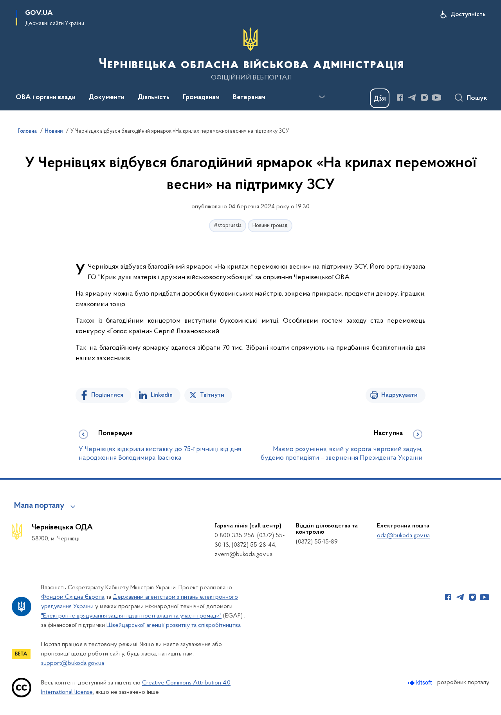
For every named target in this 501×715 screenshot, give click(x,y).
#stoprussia (227, 226)
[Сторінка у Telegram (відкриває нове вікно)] (412, 97)
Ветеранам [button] (249, 97)
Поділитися (107, 395)
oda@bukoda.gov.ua (403, 536)
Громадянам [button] (201, 97)
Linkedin (162, 395)
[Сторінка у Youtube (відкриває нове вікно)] (436, 97)
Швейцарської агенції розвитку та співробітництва (173, 625)
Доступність (468, 14)
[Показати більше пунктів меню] (322, 97)
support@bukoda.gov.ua (72, 663)
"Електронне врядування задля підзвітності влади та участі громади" (131, 616)
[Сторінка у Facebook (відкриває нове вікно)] (400, 97)
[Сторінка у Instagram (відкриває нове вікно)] (424, 97)
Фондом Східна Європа (73, 597)
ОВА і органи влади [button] (46, 97)
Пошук (477, 98)
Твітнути (212, 395)
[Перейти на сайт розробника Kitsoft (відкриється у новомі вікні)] (420, 683)
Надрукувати (399, 395)
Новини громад (270, 226)
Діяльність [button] (153, 97)
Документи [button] (106, 97)
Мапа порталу (39, 506)
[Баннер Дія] (379, 98)
